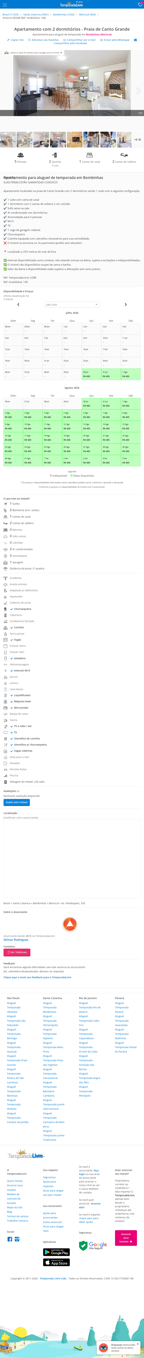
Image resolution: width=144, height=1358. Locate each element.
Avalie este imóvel (16, 802)
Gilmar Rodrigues (16, 940)
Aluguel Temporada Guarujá (14, 1047)
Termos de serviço (17, 1216)
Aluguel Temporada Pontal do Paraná (126, 1047)
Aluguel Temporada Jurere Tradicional (53, 1135)
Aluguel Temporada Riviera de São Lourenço (15, 1076)
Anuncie (125, 1237)
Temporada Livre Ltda (53, 1278)
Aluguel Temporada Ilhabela (14, 1104)
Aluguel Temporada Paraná (122, 1007)
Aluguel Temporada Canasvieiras (50, 1074)
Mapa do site (14, 1207)
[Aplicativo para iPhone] (56, 1265)
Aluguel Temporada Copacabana (86, 1034)
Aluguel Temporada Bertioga (14, 1034)
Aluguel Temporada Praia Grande (17, 1060)
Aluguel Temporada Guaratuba (122, 1020)
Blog (9, 1211)
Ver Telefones (19, 952)
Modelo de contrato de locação (14, 1199)
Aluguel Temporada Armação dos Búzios (86, 1062)
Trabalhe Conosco (17, 1220)
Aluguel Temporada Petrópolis (86, 1091)
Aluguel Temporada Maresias (14, 1091)
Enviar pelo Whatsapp (116, 39)
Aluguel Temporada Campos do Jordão (17, 1118)
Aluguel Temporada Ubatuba (14, 1007)
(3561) (35, 14)
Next (138, 90)
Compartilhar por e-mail (81, 39)
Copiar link (17, 39)
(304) (87, 14)
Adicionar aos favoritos (45, 39)
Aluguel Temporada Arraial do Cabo (88, 1047)
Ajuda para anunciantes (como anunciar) (52, 1217)
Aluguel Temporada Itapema (50, 1034)
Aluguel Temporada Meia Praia (53, 1047)
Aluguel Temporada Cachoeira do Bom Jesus (53, 1120)
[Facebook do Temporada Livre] (10, 1240)
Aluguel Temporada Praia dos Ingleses (53, 1060)
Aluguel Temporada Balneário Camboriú (50, 1089)
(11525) (10, 14)
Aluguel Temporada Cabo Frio (89, 1020)
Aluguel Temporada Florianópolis (50, 1020)
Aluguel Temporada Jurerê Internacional (53, 1104)
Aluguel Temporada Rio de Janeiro (90, 1007)
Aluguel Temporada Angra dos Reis (89, 1078)
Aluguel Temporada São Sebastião (16, 1020)
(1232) (63, 14)
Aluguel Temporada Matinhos (122, 1034)
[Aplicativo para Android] (56, 1255)
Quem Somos (15, 1181)
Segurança (49, 1177)
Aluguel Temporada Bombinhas (50, 1007)
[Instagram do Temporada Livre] (17, 1240)
